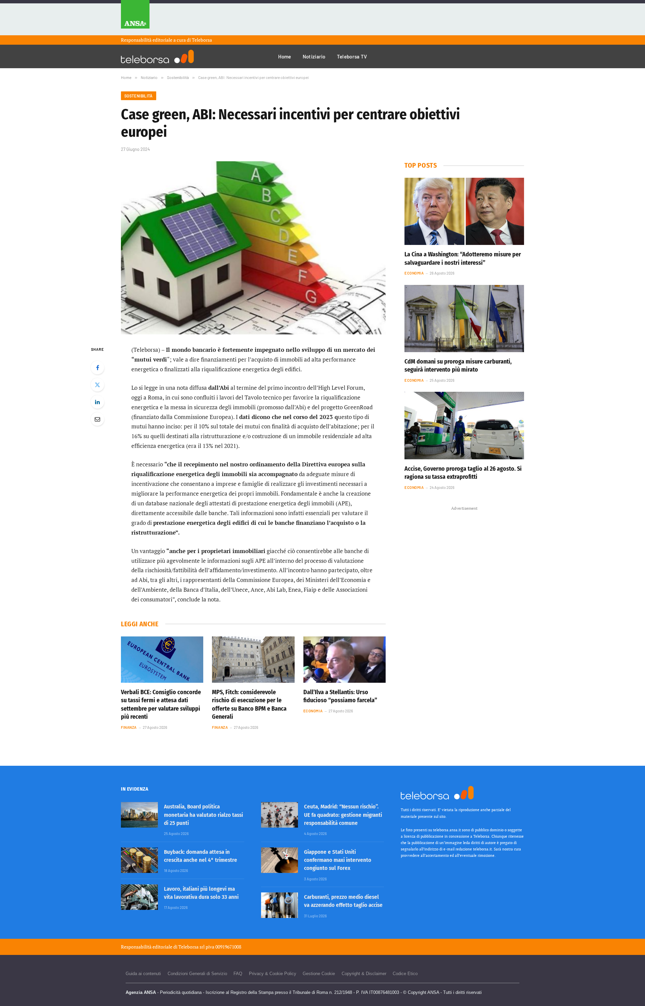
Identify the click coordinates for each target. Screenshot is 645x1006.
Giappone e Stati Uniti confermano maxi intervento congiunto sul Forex (337, 860)
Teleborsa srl (191, 947)
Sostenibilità (138, 95)
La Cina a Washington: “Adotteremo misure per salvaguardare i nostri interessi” (462, 258)
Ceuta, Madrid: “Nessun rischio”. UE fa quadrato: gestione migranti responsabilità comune (343, 815)
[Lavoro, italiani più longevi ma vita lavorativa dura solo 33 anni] (139, 897)
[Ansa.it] (135, 17)
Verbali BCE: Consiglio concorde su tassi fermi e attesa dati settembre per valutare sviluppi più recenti (161, 704)
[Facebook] (97, 367)
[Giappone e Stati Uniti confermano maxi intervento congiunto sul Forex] (279, 860)
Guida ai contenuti (143, 973)
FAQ (237, 973)
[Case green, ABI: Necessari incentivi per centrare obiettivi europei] (253, 247)
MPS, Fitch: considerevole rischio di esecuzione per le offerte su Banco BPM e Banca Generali (249, 704)
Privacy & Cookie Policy (272, 973)
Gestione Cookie (319, 973)
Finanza (129, 727)
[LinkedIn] (97, 402)
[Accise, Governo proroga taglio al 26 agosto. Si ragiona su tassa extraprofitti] (464, 425)
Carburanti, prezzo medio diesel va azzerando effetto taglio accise (343, 901)
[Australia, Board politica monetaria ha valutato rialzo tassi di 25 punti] (139, 815)
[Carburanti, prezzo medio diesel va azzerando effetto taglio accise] (279, 905)
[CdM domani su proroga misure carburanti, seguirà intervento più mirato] (464, 318)
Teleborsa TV (352, 56)
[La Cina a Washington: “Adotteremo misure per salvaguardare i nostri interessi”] (464, 211)
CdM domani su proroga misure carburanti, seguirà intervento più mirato (458, 365)
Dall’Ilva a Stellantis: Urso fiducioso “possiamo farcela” (340, 696)
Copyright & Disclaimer (364, 973)
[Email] (97, 419)
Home (284, 56)
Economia (312, 711)
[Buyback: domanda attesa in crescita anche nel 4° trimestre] (139, 860)
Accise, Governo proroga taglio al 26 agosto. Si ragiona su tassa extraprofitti (463, 472)
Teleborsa (202, 40)
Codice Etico (405, 973)
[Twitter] (97, 384)
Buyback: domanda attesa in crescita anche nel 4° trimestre (200, 856)
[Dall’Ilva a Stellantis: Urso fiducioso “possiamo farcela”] (344, 659)
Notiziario (314, 56)
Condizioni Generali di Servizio (197, 973)
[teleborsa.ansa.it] (157, 56)
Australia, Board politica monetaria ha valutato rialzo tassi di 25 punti (203, 815)
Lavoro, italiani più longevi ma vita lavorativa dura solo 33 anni (201, 892)
